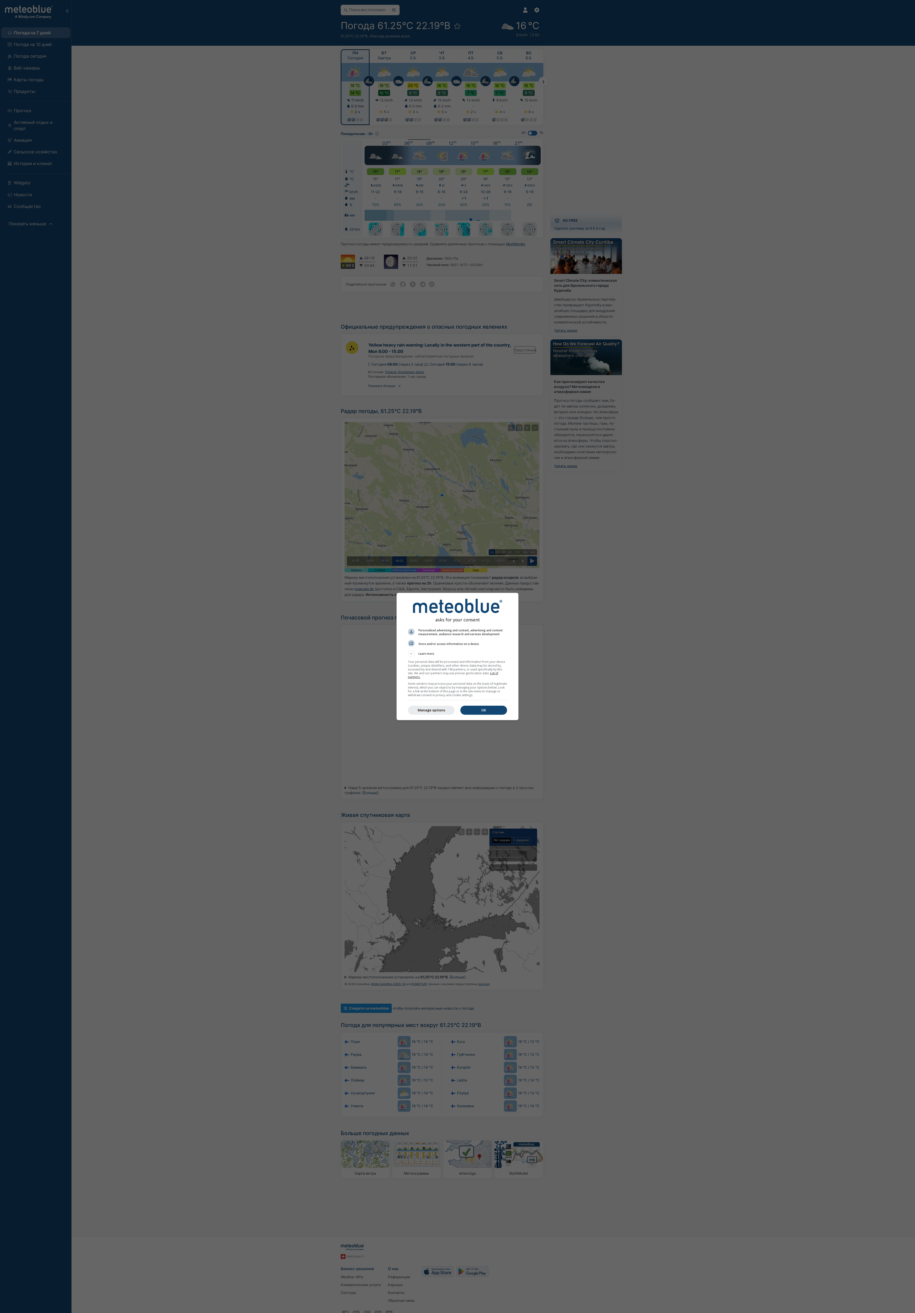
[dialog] (457, 656)
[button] (457, 653)
